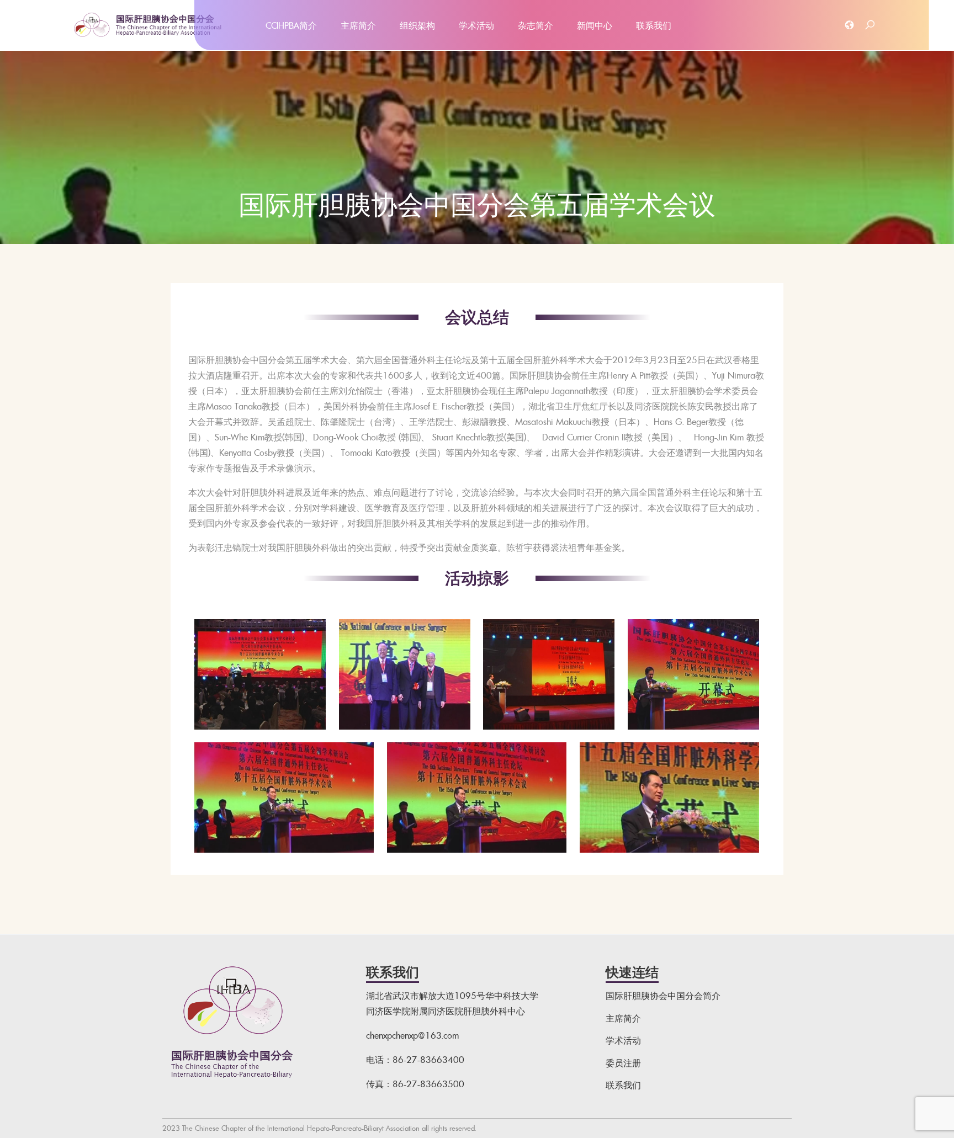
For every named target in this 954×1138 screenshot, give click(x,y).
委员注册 (623, 1062)
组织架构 (417, 25)
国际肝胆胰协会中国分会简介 (663, 995)
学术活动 (476, 25)
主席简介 (358, 25)
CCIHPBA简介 (291, 25)
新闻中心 (594, 25)
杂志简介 (535, 25)
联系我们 (653, 25)
